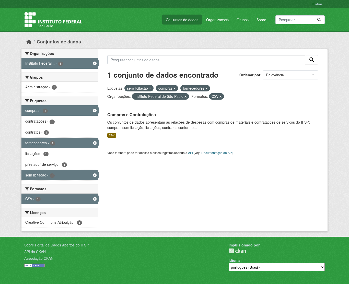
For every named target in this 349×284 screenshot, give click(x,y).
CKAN (237, 251)
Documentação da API (216, 152)
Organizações (217, 19)
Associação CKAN (38, 258)
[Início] (28, 41)
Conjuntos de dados (182, 19)
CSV (111, 135)
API (190, 152)
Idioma (234, 260)
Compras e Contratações (131, 114)
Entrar (317, 4)
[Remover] (150, 88)
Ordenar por (249, 74)
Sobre (261, 19)
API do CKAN (35, 251)
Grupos (243, 19)
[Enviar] (319, 19)
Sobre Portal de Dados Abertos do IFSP (56, 244)
